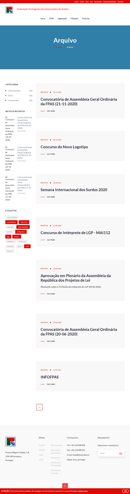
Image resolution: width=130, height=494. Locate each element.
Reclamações (98, 1)
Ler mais (51, 110)
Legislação (62, 18)
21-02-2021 (57, 370)
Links (91, 1)
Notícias (86, 18)
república (10, 241)
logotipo (10, 227)
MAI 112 (10, 251)
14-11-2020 (57, 92)
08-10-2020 (57, 140)
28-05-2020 (57, 322)
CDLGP (76, 1)
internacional (23, 227)
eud (27, 246)
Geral (20, 95)
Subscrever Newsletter (109, 1)
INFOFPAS (44, 92)
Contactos (120, 1)
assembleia (11, 222)
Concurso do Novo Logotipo (64, 146)
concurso (24, 222)
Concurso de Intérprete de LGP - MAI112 (75, 232)
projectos (22, 241)
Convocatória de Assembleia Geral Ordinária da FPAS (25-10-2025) (24, 152)
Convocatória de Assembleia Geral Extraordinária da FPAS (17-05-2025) (24, 183)
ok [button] (125, 491)
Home (58, 47)
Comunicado (20, 100)
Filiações (74, 18)
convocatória (12, 217)
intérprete (21, 232)
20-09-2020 (57, 183)
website (10, 246)
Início (42, 18)
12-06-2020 (57, 225)
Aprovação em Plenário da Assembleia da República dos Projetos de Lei (76, 277)
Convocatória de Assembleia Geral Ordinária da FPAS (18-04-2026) (24, 122)
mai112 (16, 236)
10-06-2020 (57, 268)
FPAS (51, 18)
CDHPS (82, 1)
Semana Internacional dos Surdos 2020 (74, 189)
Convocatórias (20, 90)
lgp (8, 236)
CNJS (86, 1)
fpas (19, 246)
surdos (9, 232)
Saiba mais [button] (83, 491)
